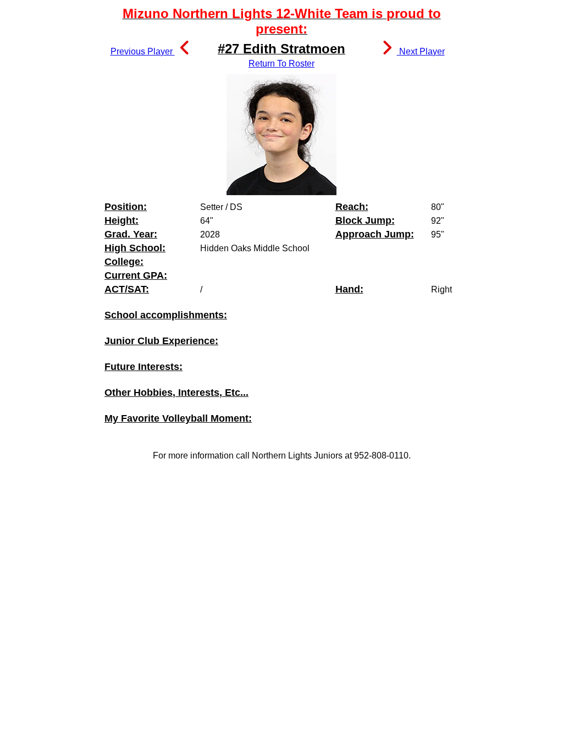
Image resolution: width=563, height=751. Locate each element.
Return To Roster (281, 63)
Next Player (421, 51)
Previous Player (143, 51)
